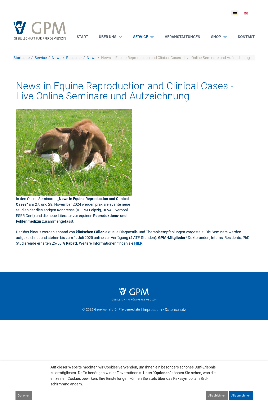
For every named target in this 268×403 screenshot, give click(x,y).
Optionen (24, 395)
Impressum (152, 309)
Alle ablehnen (216, 395)
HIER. (138, 243)
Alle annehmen (240, 395)
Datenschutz (175, 309)
